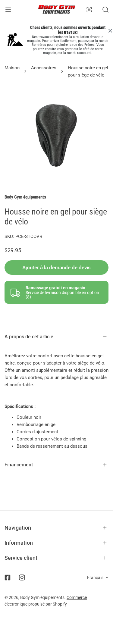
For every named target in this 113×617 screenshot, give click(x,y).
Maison (12, 67)
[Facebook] (7, 577)
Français (95, 577)
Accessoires (43, 67)
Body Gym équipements (25, 197)
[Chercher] (105, 9)
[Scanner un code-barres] (89, 9)
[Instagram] (22, 577)
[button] (56, 527)
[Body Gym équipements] (56, 9)
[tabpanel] (56, 392)
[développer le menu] (8, 9)
